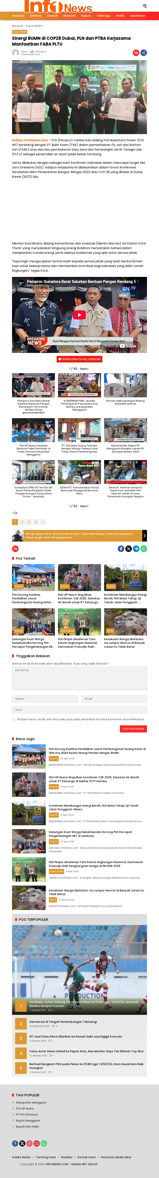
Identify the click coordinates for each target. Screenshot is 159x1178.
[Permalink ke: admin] (16, 52)
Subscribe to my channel (81, 359)
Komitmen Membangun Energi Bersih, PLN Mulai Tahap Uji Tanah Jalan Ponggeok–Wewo (125, 598)
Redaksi (66, 1157)
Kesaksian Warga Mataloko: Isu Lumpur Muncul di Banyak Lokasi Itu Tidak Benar (124, 643)
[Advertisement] (79, 210)
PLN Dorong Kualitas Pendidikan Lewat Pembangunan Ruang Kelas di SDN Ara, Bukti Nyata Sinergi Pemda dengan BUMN (33, 598)
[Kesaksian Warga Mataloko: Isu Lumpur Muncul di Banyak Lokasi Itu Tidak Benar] (125, 621)
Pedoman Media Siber (116, 1157)
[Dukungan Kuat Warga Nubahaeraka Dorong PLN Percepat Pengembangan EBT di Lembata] (33, 621)
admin (24, 52)
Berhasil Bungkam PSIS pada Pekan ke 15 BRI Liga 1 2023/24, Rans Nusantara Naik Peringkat (86, 1066)
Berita (110, 630)
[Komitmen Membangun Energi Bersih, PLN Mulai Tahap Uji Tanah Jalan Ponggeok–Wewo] (125, 577)
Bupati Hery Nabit (27, 1127)
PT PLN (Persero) (27, 1114)
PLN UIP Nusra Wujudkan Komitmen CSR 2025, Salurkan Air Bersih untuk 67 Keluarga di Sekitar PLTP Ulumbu (79, 598)
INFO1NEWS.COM (57, 1164)
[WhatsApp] (143, 548)
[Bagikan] (143, 52)
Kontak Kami (86, 1157)
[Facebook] (121, 548)
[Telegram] (136, 548)
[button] (144, 5)
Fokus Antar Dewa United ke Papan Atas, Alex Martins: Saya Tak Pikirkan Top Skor (86, 1051)
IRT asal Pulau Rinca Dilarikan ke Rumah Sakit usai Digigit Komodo (75, 1036)
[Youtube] (37, 1143)
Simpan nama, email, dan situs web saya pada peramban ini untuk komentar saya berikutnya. (80, 719)
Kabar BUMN (19, 31)
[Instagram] (29, 1143)
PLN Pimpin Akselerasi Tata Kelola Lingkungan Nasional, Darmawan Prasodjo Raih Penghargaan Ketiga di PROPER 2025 (78, 643)
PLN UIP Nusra (25, 1108)
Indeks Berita (21, 1157)
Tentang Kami (46, 1157)
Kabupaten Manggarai (31, 1102)
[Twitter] (128, 548)
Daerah (19, 586)
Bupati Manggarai (28, 1121)
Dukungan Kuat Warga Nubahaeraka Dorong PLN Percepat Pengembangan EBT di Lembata (33, 643)
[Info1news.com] (61, 6)
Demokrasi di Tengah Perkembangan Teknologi (63, 1022)
